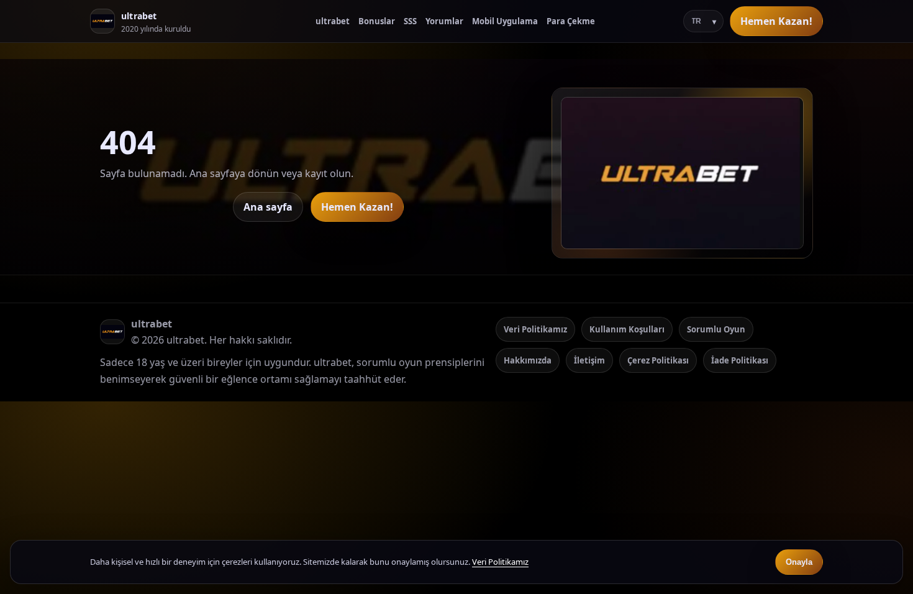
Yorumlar (444, 21)
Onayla (799, 562)
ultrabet (333, 21)
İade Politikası (739, 360)
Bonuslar (376, 21)
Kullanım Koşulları (627, 329)
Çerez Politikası (658, 360)
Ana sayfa (268, 207)
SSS (410, 21)
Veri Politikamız (535, 329)
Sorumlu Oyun (716, 329)
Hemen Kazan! (776, 21)
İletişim (589, 360)
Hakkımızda (528, 360)
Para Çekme (571, 21)
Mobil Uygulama (505, 21)
